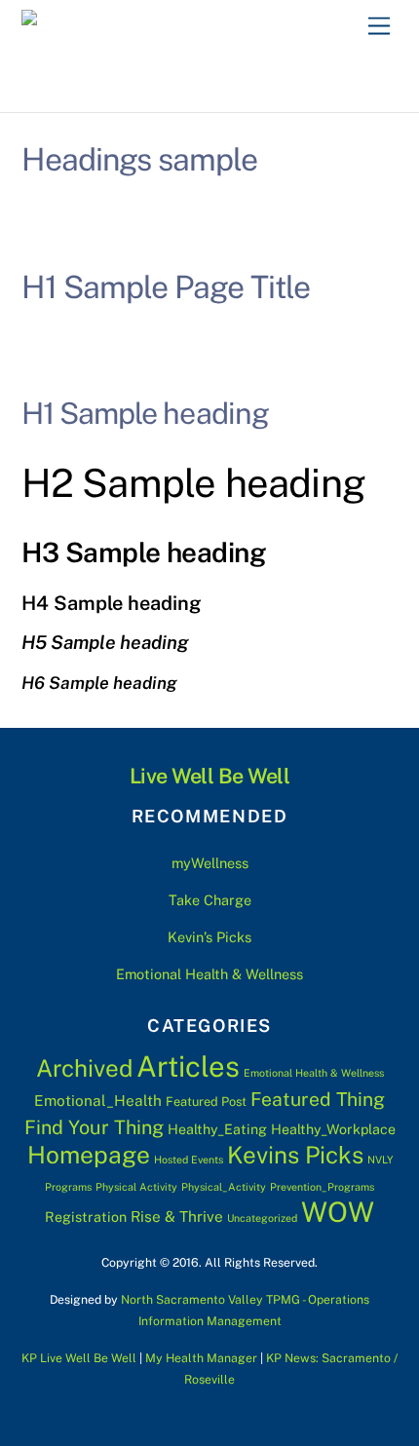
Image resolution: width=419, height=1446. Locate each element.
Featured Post (206, 1101)
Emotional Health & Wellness (209, 974)
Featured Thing (317, 1099)
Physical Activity (136, 1187)
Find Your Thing (94, 1127)
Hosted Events (188, 1159)
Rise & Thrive (177, 1216)
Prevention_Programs (322, 1187)
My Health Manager (201, 1358)
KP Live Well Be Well (78, 1358)
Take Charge (210, 900)
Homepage (88, 1155)
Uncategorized (262, 1218)
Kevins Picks (295, 1154)
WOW (337, 1212)
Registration (86, 1217)
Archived (84, 1068)
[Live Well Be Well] (116, 23)
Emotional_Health (98, 1100)
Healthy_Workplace (333, 1129)
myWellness (209, 863)
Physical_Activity (223, 1187)
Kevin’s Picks (209, 937)
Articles (188, 1066)
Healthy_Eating (217, 1129)
